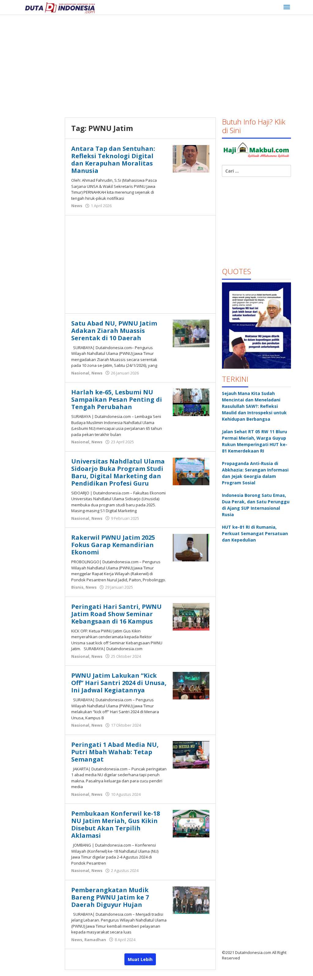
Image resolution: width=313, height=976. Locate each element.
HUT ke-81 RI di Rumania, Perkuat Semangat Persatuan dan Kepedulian (255, 533)
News (76, 205)
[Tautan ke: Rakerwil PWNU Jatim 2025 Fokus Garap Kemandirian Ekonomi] (191, 547)
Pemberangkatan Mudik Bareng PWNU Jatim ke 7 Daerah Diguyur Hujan (110, 897)
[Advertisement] (167, 64)
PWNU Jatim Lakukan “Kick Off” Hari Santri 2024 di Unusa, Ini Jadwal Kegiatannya (119, 682)
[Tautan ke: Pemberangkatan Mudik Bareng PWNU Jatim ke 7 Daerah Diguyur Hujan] (191, 899)
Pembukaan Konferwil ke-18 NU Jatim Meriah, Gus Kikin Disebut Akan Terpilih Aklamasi (115, 824)
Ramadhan (95, 939)
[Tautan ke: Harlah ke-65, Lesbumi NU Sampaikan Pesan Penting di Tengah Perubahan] (191, 402)
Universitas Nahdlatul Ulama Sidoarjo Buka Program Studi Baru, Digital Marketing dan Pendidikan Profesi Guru (118, 472)
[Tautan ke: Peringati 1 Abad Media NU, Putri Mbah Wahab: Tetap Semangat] (191, 754)
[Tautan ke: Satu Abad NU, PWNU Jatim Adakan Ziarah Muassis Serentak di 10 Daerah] (191, 333)
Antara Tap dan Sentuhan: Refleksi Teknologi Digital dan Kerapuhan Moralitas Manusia (113, 159)
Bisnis (77, 587)
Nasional (80, 373)
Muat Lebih (140, 959)
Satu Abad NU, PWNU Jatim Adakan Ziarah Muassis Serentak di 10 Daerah (114, 330)
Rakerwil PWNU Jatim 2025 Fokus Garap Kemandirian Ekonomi (113, 544)
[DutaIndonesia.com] (60, 7)
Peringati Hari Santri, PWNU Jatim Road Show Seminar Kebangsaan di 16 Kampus (116, 613)
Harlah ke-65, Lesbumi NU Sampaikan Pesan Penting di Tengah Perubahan (116, 399)
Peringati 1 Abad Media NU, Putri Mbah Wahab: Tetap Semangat (115, 751)
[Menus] (286, 7)
